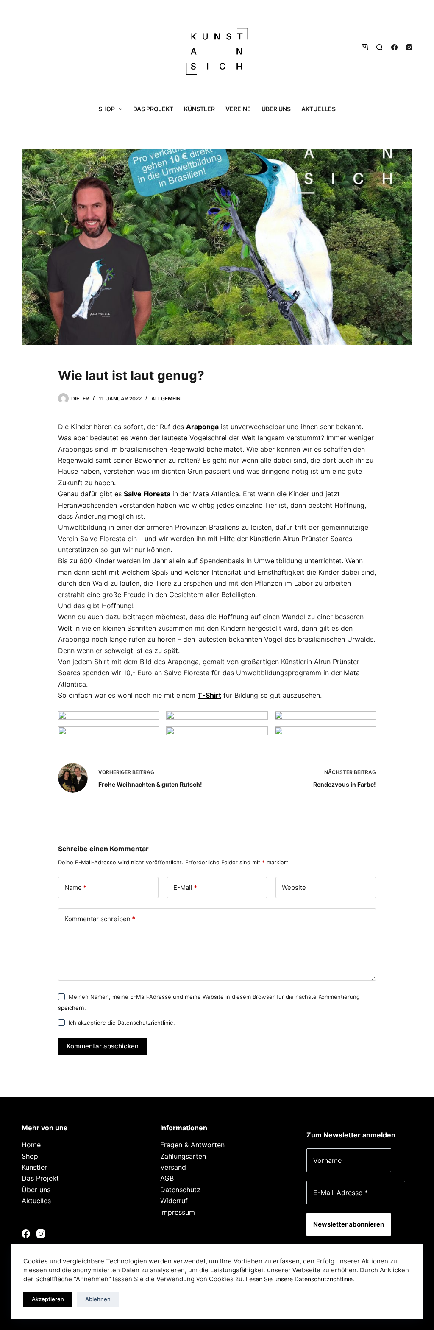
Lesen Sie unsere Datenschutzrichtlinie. (300, 1278)
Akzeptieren (48, 1299)
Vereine (238, 108)
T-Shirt (209, 695)
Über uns (276, 108)
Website (294, 887)
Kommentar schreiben (99, 919)
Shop (106, 108)
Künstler (199, 108)
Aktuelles (318, 108)
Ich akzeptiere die (122, 1022)
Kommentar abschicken (103, 1046)
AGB (167, 1178)
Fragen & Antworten (192, 1144)
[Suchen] (379, 47)
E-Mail (185, 887)
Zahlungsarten (183, 1156)
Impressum (177, 1212)
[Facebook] (394, 47)
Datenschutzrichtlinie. (146, 1022)
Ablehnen (98, 1299)
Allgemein (166, 398)
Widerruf (174, 1200)
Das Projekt (153, 108)
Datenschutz (180, 1189)
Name (75, 887)
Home (31, 1144)
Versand (173, 1167)
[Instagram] (409, 47)
